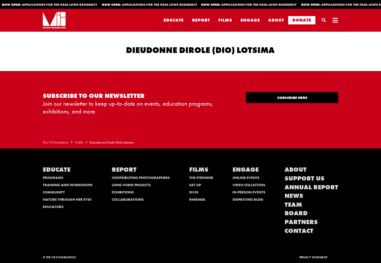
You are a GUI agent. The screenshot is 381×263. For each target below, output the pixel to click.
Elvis (193, 192)
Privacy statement (313, 257)
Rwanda (197, 199)
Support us (304, 178)
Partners (301, 222)
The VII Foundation (55, 142)
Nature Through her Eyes (67, 199)
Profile (79, 142)
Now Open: (148, 5)
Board (296, 213)
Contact (299, 231)
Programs (53, 177)
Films (225, 20)
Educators (53, 206)
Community (54, 192)
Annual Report (311, 187)
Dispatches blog (247, 199)
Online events (245, 177)
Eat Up (195, 185)
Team (293, 204)
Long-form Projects (131, 185)
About (276, 20)
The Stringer (201, 177)
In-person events (248, 192)
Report (201, 20)
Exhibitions (123, 192)
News (294, 196)
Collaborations (128, 199)
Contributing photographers (141, 177)
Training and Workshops (68, 185)
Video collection (248, 185)
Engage (250, 20)
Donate (301, 20)
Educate (174, 20)
